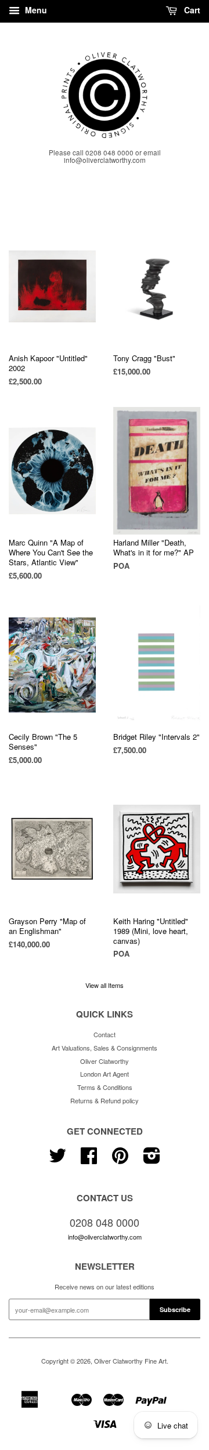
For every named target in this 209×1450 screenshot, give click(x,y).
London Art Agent (104, 1073)
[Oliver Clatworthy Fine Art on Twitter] (57, 1159)
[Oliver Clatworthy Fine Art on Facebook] (89, 1159)
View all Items (104, 985)
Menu (35, 10)
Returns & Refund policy (104, 1100)
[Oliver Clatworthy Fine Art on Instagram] (152, 1159)
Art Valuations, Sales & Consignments (104, 1047)
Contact (104, 1034)
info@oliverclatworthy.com (105, 1236)
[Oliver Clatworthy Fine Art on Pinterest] (120, 1159)
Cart (191, 10)
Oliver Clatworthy (104, 1061)
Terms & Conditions (104, 1087)
